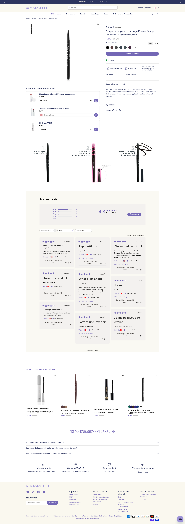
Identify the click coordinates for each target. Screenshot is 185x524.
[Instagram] (38, 491)
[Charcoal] (116, 47)
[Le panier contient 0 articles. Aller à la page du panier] (157, 14)
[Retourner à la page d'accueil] (39, 486)
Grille (150, 43)
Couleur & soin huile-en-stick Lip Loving (54, 109)
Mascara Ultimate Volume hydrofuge (106, 409)
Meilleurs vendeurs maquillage (100, 501)
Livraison (121, 500)
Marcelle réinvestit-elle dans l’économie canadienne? (92, 454)
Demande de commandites (123, 510)
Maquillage (95, 14)
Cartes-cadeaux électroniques (75, 503)
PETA (71, 497)
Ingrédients (132, 105)
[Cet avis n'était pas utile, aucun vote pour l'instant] (68, 263)
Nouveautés (70, 14)
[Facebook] (27, 491)
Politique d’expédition (115, 516)
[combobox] (65, 230)
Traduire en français (86, 258)
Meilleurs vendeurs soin (101, 497)
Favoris (82, 14)
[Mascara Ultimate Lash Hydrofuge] (42, 389)
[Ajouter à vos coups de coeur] (98, 24)
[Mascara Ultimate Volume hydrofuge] (109, 389)
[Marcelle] (37, 8)
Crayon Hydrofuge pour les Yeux (139, 410)
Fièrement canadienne (144, 8)
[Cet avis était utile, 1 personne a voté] (101, 306)
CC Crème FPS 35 (45, 123)
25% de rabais (56, 14)
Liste (156, 43)
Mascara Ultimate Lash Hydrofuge (38, 408)
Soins (106, 14)
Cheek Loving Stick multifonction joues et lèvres (57, 94)
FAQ (119, 497)
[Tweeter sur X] (116, 110)
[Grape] (129, 47)
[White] (134, 47)
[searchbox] (46, 230)
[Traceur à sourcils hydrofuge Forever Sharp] (75, 389)
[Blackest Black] (107, 47)
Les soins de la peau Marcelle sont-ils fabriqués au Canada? (92, 448)
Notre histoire (74, 494)
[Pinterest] (33, 491)
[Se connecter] (148, 14)
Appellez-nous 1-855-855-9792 (148, 495)
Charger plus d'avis (92, 351)
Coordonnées (79, 518)
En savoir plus (143, 472)
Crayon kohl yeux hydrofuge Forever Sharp (47, 18)
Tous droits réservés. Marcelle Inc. (37, 516)
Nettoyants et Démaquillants (123, 14)
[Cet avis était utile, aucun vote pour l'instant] (65, 263)
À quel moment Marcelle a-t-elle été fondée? (92, 443)
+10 (141, 407)
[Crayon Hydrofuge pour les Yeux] (143, 389)
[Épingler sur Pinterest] (119, 110)
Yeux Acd (34, 18)
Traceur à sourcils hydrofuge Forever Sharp (75, 411)
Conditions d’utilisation (99, 516)
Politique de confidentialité (123, 506)
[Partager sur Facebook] (113, 110)
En (158, 8)
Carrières (72, 500)
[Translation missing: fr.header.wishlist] (153, 14)
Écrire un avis (134, 214)
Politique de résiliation (92, 518)
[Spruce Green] (125, 47)
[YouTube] (43, 491)
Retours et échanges (125, 502)
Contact (143, 499)
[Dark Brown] (112, 47)
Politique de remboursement (62, 516)
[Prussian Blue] (120, 47)
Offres (95, 504)
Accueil (28, 18)
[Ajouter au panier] (96, 100)
